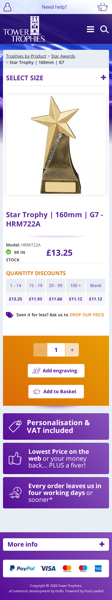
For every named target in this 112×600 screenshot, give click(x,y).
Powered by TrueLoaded (84, 591)
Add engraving (60, 370)
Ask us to (77, 314)
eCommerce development (29, 591)
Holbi (59, 591)
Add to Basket (59, 391)
